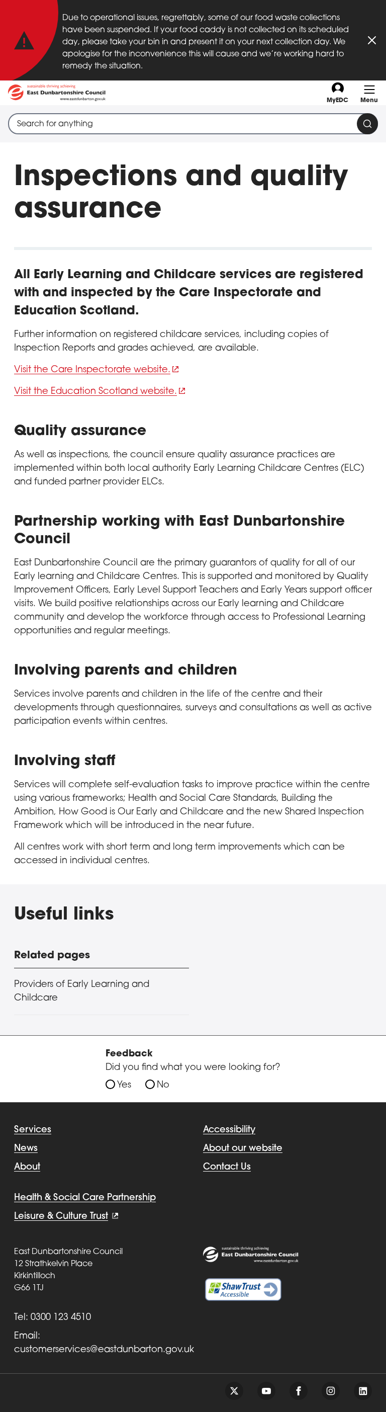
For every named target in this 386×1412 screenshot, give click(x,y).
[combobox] (193, 123)
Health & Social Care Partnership (85, 1198)
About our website (242, 1148)
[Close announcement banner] (372, 40)
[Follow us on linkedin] (363, 1391)
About (27, 1167)
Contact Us (227, 1167)
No (163, 1085)
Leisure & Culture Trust (61, 1216)
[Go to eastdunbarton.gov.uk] (57, 93)
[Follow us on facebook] (299, 1391)
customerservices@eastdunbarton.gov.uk (104, 1350)
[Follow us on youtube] (266, 1391)
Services (32, 1130)
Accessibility (229, 1130)
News (26, 1148)
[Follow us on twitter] (234, 1391)
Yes (124, 1085)
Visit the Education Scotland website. (95, 391)
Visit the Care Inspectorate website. (92, 370)
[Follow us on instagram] (331, 1391)
